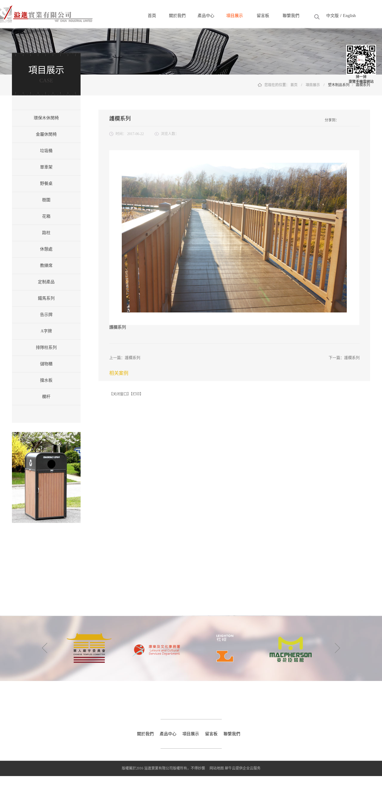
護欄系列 (363, 85)
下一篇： (344, 357)
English (349, 15)
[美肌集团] (224, 629)
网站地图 (216, 768)
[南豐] (291, 629)
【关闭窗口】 (120, 394)
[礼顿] (157, 629)
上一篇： (124, 357)
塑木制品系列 (338, 85)
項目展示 (313, 85)
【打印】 (137, 394)
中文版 (332, 15)
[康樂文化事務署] (90, 629)
